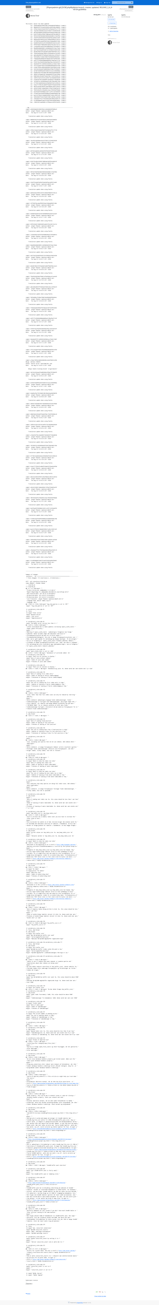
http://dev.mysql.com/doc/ (67, 1250)
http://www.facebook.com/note (66, 844)
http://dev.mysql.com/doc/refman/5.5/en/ (61, 884)
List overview (111, 19)
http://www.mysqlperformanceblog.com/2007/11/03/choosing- (47, 1182)
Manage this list (89, 2)
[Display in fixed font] (103, 1292)
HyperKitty (80, 1302)
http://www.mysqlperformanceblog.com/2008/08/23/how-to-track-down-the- (56, 1083)
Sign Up (108, 2)
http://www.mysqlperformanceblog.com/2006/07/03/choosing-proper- (56, 1149)
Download (113, 23)
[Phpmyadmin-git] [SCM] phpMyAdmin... (33, 9)
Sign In (100, 2)
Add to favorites (114, 31)
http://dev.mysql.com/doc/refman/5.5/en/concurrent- (49, 1259)
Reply (28, 1293)
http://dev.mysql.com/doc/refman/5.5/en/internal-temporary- (52, 858)
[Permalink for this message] (105, 1292)
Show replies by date (100, 1296)
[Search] (131, 2)
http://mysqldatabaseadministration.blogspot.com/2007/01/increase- (54, 1128)
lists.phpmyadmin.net (33, 3)
